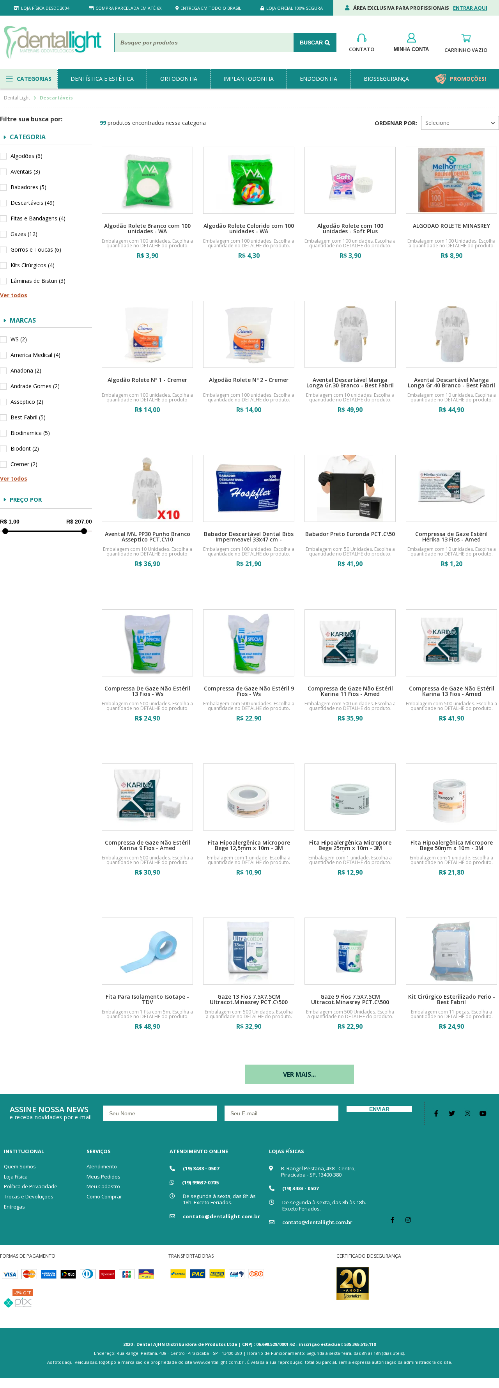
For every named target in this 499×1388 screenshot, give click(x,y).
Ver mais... (299, 1074)
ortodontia (178, 78)
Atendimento (102, 1166)
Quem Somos (20, 1166)
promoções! (468, 78)
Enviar (379, 1109)
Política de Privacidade (30, 1186)
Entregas (14, 1206)
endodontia (318, 78)
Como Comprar (104, 1196)
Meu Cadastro (103, 1186)
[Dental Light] (52, 42)
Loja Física (16, 1176)
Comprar (147, 278)
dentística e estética (102, 78)
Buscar (311, 42)
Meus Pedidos (103, 1176)
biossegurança (386, 78)
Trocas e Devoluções (28, 1196)
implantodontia (248, 78)
